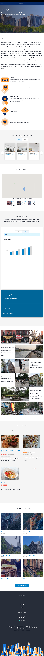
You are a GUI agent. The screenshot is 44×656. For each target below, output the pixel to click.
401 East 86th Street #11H (21, 154)
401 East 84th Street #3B (34, 154)
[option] (10, 151)
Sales (19, 139)
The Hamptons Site (22, 595)
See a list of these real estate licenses (26, 627)
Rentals (25, 139)
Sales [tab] (18, 231)
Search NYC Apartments (22, 0)
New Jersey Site (22, 597)
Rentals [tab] (25, 231)
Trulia (19, 630)
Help (22, 607)
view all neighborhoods (22, 585)
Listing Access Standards (22, 612)
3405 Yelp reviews (11, 484)
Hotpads (23, 630)
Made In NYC (21, 635)
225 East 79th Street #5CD (9, 154)
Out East (28, 630)
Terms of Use (22, 609)
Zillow (15, 630)
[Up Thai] (11, 473)
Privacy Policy (22, 610)
